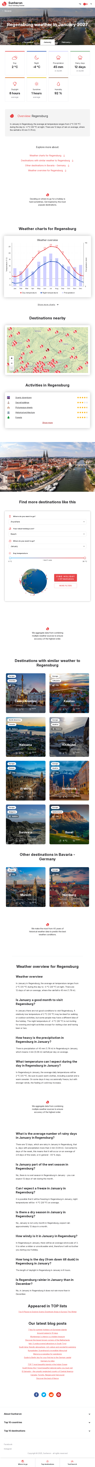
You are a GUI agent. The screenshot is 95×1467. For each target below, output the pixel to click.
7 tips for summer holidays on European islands (47, 1330)
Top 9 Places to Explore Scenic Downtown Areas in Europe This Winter (47, 1312)
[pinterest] (58, 1394)
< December (27, 42)
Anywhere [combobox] (15, 521)
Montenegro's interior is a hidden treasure (47, 1337)
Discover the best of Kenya (47, 1378)
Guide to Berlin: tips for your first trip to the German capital (47, 1357)
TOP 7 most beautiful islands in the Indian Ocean (47, 1364)
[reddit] (51, 1394)
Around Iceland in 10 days (47, 1333)
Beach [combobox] (13, 534)
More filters (65, 586)
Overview (47, 37)
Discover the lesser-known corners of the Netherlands (47, 1340)
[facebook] (36, 1394)
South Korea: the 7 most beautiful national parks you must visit (47, 1368)
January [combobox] (14, 546)
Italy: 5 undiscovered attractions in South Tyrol (47, 1343)
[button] (11, 358)
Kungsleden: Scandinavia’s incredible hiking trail (47, 1350)
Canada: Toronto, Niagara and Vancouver (48, 1375)
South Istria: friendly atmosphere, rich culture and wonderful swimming (47, 1347)
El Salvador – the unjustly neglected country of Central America (47, 1371)
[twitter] (43, 1394)
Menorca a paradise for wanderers (47, 1354)
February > (67, 42)
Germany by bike (48, 1361)
